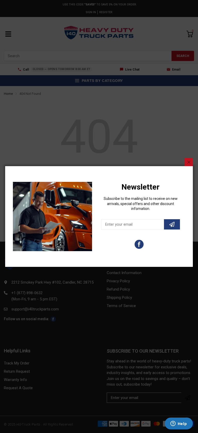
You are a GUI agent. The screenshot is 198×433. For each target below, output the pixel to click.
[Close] (189, 162)
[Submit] (172, 224)
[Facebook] (139, 244)
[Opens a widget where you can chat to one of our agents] (178, 424)
